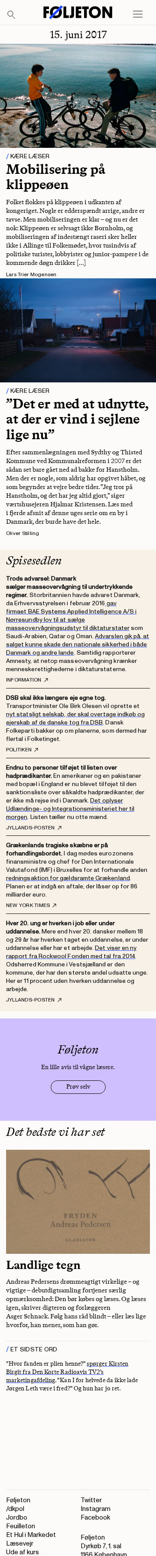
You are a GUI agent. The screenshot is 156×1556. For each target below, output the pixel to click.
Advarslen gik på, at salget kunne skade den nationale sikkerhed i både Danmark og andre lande (78, 644)
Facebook (95, 1517)
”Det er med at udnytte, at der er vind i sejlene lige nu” (77, 418)
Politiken (19, 750)
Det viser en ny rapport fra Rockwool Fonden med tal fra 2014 (71, 952)
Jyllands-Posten (30, 828)
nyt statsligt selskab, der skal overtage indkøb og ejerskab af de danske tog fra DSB (75, 718)
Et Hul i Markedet (31, 1535)
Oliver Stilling (22, 533)
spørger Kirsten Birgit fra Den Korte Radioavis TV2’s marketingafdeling (67, 1372)
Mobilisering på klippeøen (55, 176)
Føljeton (18, 1500)
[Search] (11, 15)
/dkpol (15, 1509)
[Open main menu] (138, 14)
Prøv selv (78, 1086)
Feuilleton (20, 1526)
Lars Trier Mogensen (31, 274)
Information (24, 680)
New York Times (28, 905)
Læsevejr (19, 1543)
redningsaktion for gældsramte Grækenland (68, 878)
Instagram (95, 1509)
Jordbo (16, 1517)
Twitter (91, 1500)
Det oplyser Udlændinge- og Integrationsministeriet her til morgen (70, 808)
